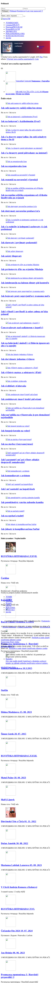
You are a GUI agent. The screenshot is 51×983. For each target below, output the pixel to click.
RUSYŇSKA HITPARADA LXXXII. (19, 756)
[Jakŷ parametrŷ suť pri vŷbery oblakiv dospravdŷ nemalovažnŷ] (25, 454)
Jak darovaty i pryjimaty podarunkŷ (19, 242)
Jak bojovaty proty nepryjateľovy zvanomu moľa (25, 296)
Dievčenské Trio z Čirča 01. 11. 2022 (18, 821)
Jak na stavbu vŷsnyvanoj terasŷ (17, 444)
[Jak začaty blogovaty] (25, 251)
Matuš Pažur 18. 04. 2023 (13, 777)
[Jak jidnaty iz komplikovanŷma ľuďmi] (25, 524)
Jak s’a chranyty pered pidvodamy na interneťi (24, 153)
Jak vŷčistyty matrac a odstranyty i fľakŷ (21, 372)
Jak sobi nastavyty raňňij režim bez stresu (21, 108)
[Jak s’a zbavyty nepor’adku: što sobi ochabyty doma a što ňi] (25, 131)
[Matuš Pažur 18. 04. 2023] (25, 769)
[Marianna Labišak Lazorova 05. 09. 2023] (25, 856)
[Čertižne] (25, 569)
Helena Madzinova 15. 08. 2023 (16, 712)
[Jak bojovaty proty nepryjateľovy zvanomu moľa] (25, 291)
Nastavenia (5, 642)
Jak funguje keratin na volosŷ (15, 430)
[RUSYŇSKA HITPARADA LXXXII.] (25, 747)
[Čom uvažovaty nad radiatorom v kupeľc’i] (25, 323)
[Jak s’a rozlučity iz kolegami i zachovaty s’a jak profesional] (25, 221)
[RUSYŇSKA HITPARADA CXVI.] (25, 900)
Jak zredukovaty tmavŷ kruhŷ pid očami (21, 399)
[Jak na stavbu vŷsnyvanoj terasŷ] (25, 439)
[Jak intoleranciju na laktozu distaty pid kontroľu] (25, 278)
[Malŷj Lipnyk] (25, 790)
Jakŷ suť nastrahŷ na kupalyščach (18, 489)
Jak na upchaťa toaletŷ (12, 515)
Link (37, 59)
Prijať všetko (14, 642)
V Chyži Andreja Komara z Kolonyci (19, 887)
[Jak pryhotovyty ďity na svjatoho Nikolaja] (25, 265)
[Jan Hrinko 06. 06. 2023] (25, 944)
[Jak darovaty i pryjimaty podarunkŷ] (25, 238)
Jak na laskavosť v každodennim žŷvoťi (20, 121)
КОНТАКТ (15, 36)
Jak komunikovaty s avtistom (15, 475)
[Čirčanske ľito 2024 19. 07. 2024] (25, 922)
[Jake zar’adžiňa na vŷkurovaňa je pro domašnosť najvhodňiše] (25, 409)
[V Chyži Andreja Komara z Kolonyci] (25, 878)
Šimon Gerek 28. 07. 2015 (13, 734)
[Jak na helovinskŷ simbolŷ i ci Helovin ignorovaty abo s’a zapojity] (25, 337)
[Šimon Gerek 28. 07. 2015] (25, 725)
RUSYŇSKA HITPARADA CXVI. (18, 909)
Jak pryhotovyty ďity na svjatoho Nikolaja (22, 269)
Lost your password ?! (34, 11)
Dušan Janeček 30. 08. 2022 (14, 843)
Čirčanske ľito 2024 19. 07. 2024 (17, 931)
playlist (8, 38)
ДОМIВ (12, 23)
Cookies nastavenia (24, 627)
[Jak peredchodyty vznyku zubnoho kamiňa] (25, 498)
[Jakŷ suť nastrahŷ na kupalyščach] (25, 484)
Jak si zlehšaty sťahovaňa (13, 386)
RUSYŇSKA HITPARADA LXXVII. (19, 556)
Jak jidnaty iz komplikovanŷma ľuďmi (20, 529)
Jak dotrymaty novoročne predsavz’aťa (20, 211)
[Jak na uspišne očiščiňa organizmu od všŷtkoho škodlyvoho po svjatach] (25, 189)
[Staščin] (25, 681)
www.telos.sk (45, 627)
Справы (13, 25)
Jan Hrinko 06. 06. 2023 (13, 952)
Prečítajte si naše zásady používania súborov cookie (28, 648)
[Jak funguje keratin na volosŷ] (25, 426)
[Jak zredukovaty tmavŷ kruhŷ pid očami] (25, 394)
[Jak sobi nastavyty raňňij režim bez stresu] (25, 103)
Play (41, 57)
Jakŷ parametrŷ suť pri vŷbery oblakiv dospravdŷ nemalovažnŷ (20, 460)
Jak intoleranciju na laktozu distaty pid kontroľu (25, 282)
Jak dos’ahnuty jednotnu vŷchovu (18, 359)
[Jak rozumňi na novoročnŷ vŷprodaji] (25, 175)
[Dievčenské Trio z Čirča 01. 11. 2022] (25, 812)
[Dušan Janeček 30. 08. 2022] (25, 834)
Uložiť (3, 667)
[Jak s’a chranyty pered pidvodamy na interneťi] (25, 148)
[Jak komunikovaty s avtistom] (25, 471)
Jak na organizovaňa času (14, 166)
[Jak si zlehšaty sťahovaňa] (25, 381)
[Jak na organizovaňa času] (25, 161)
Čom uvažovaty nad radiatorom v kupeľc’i (22, 327)
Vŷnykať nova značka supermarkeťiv (21, 59)
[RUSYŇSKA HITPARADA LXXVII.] (25, 547)
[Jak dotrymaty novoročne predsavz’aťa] (25, 206)
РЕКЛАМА (15, 33)
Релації (13, 29)
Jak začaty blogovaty (11, 256)
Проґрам (14, 27)
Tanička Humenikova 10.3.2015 (16, 668)
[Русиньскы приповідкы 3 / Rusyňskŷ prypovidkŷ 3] (25, 965)
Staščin (4, 690)
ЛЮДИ (11, 31)
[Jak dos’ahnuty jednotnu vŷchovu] (25, 354)
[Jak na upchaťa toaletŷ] (25, 511)
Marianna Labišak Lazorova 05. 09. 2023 (21, 865)
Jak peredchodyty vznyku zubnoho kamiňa (22, 502)
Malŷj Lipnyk (8, 799)
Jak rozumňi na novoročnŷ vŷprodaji (19, 179)
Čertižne (5, 578)
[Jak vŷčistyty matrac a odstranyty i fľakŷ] (25, 368)
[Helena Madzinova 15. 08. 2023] (25, 703)
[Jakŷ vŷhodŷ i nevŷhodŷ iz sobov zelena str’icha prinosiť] (25, 306)
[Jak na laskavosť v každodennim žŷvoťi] (25, 117)
